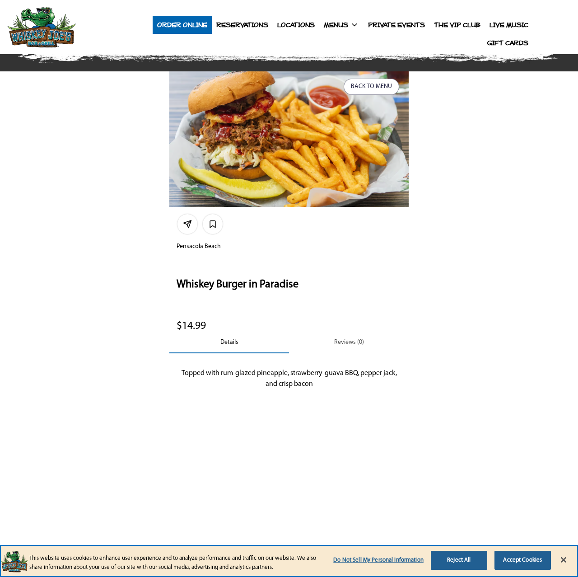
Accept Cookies (522, 560)
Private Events (396, 25)
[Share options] (187, 224)
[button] (341, 25)
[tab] (229, 342)
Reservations (242, 25)
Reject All (459, 560)
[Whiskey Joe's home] (61, 27)
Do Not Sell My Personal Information (378, 560)
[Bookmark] (213, 224)
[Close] (563, 560)
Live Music (508, 25)
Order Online (182, 25)
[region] (289, 561)
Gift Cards (507, 43)
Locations (296, 25)
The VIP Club (457, 25)
